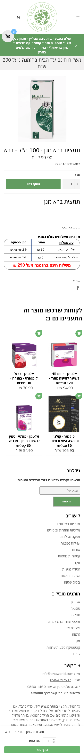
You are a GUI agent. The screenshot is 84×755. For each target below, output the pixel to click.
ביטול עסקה (72, 582)
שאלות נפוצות (70, 543)
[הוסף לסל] (38, 333)
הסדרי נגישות (71, 569)
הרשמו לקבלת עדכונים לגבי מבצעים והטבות (49, 480)
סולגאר (75, 608)
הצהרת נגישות (70, 576)
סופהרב (75, 615)
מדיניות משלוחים (68, 524)
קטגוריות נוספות (69, 556)
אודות (76, 549)
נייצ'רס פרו (73, 628)
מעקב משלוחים (70, 536)
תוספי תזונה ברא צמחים (64, 621)
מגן (78, 641)
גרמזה (76, 634)
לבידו (76, 654)
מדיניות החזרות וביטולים (63, 530)
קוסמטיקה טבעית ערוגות (63, 647)
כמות (77, 175)
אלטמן (75, 602)
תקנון (76, 563)
